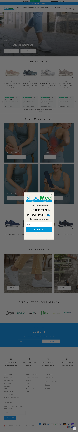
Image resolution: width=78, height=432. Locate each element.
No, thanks (39, 235)
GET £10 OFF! (39, 230)
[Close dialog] (52, 195)
